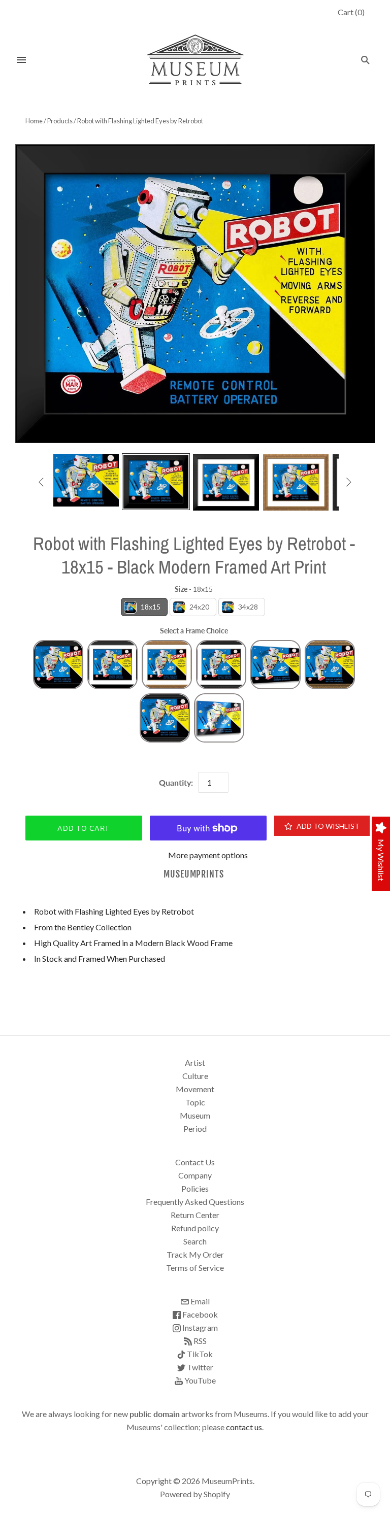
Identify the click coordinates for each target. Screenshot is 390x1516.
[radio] (144, 607)
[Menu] (21, 59)
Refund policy (195, 1228)
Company (195, 1175)
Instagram (199, 1327)
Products (60, 121)
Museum (195, 1115)
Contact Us (195, 1162)
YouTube (199, 1380)
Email (199, 1301)
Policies (195, 1188)
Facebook (199, 1314)
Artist (195, 1062)
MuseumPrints (194, 874)
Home (34, 121)
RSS (199, 1340)
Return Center (195, 1215)
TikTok (199, 1354)
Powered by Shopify (195, 1494)
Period (195, 1128)
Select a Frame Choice (194, 630)
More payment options (208, 855)
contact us (244, 1427)
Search (195, 1241)
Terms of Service (195, 1267)
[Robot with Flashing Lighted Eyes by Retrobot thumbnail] (86, 480)
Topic (195, 1102)
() (351, 12)
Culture (195, 1076)
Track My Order (195, 1254)
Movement (195, 1089)
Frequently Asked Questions (195, 1201)
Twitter (199, 1367)
